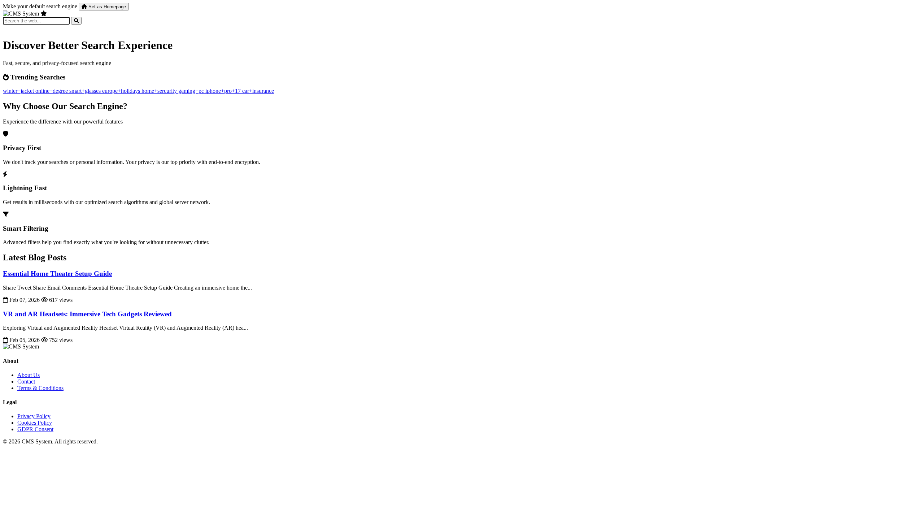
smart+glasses (85, 91)
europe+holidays (121, 91)
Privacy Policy (34, 416)
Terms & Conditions (40, 388)
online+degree (52, 91)
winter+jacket (19, 91)
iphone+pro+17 (223, 91)
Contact (26, 381)
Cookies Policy (34, 423)
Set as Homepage (106, 6)
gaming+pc (191, 91)
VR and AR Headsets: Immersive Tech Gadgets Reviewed (87, 314)
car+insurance (258, 91)
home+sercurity (159, 91)
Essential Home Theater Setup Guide (57, 273)
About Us (28, 375)
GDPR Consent (35, 429)
